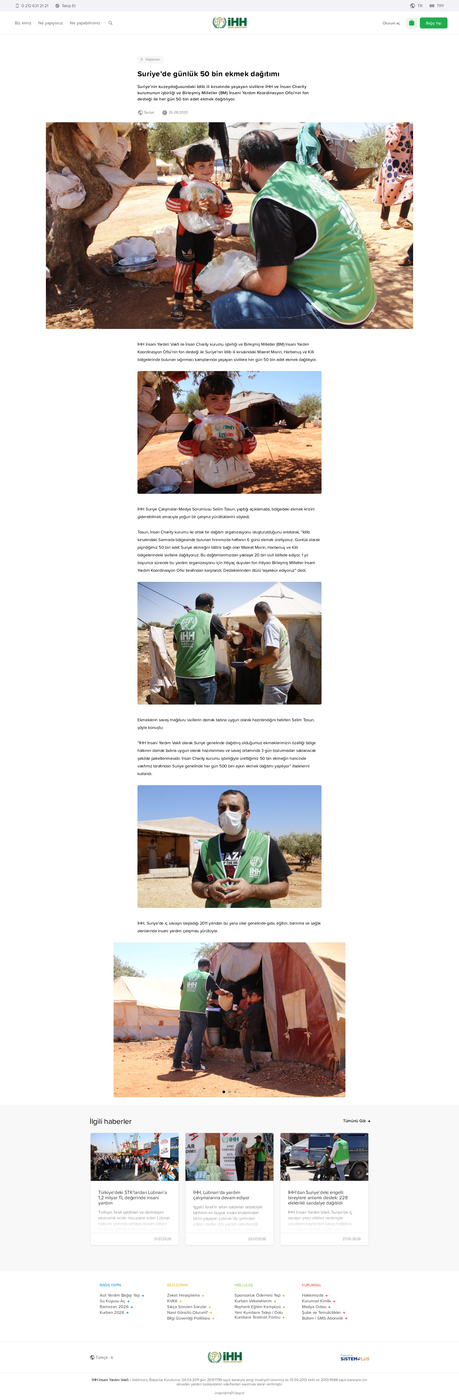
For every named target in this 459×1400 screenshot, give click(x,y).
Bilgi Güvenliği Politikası (188, 1318)
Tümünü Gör (354, 1120)
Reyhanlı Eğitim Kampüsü (258, 1306)
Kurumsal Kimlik (316, 1301)
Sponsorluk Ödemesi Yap (257, 1295)
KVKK (172, 1301)
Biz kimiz (23, 23)
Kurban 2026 (112, 1312)
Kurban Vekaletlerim (253, 1301)
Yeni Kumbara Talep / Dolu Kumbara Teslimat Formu (259, 1315)
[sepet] (411, 23)
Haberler (153, 59)
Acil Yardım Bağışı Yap (120, 1295)
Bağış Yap (433, 23)
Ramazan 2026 (114, 1306)
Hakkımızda (312, 1295)
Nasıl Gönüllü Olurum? (187, 1312)
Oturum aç (391, 23)
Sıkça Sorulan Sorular (187, 1306)
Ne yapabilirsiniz (85, 23)
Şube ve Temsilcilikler (321, 1312)
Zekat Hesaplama (183, 1295)
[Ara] (110, 23)
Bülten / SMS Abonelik (322, 1318)
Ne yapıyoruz (50, 23)
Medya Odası (314, 1306)
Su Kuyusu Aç (112, 1301)
